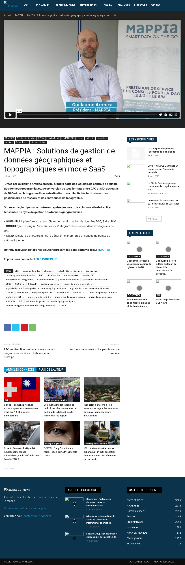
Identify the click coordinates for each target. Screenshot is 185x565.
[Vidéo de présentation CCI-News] (168, 288)
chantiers (48, 271)
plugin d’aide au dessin (100, 296)
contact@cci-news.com (37, 516)
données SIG (88, 275)
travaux (62, 305)
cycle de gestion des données (20, 275)
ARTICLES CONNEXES (20, 369)
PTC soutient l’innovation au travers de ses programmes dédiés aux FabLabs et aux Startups (29, 353)
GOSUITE (19, 283)
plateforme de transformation (70, 296)
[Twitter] (16, 327)
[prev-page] (6, 466)
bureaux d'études (31, 271)
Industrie (90, 138)
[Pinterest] (24, 327)
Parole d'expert (22, 142)
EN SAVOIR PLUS (46, 259)
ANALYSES (124, 5)
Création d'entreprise (26, 138)
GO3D (8, 283)
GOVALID (32, 283)
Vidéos (155, 5)
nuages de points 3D (42, 292)
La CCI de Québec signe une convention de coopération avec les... (164, 186)
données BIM (54, 275)
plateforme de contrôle (39, 296)
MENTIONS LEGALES (164, 561)
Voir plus (152, 218)
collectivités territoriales (69, 271)
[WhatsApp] (32, 327)
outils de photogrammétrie (103, 292)
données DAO (71, 275)
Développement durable (56, 400)
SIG (20, 301)
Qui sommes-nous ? (14, 508)
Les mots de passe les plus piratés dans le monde (94, 351)
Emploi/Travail (53, 138)
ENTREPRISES (88, 5)
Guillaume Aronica (50, 283)
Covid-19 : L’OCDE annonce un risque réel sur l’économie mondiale (163, 169)
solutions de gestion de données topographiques (30, 305)
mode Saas (22, 292)
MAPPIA (104, 249)
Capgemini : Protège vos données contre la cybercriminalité (139, 264)
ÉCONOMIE (42, 5)
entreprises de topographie (19, 279)
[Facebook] (7, 327)
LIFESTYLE (140, 5)
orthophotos (63, 292)
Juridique (9, 142)
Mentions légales (37, 508)
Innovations (102, 138)
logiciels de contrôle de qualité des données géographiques (36, 288)
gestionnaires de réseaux (96, 279)
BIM (17, 271)
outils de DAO (79, 292)
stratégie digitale (38, 142)
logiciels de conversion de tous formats (89, 288)
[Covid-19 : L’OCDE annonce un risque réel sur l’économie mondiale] (136, 170)
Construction (92, 271)
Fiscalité (8, 443)
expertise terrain (45, 279)
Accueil (7, 15)
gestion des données (68, 279)
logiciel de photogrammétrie (77, 283)
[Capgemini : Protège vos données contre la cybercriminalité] (139, 249)
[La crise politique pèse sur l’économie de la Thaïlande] (136, 153)
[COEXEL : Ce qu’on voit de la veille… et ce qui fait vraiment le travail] (62, 433)
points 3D (10, 301)
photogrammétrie (15, 296)
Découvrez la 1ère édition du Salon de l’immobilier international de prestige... (166, 267)
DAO (41, 275)
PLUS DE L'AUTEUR (51, 369)
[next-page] (12, 466)
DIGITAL (108, 5)
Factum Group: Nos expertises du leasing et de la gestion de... (138, 302)
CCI (26, 5)
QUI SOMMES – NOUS (139, 561)
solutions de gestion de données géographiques (50, 301)
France (80, 138)
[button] (177, 5)
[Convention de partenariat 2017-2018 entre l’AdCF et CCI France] (136, 205)
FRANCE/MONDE (65, 5)
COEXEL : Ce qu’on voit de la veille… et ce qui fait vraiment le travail (60, 452)
